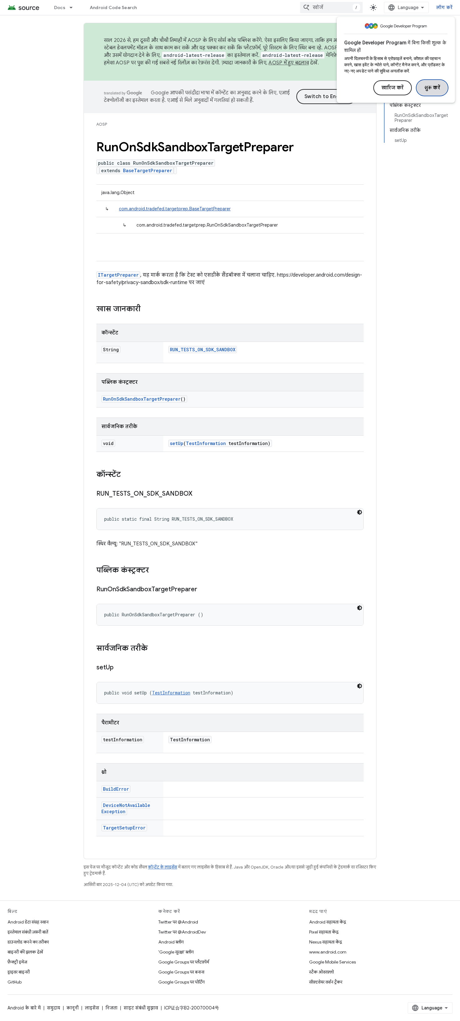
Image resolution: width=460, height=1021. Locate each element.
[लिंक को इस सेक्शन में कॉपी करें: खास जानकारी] (147, 309)
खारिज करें (392, 88)
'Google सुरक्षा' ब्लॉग (176, 952)
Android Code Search (113, 7)
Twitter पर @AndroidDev (182, 932)
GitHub (15, 982)
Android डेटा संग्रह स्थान (28, 922)
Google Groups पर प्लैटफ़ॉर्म (183, 962)
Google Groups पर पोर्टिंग (181, 982)
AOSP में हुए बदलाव (288, 63)
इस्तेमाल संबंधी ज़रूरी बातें (28, 932)
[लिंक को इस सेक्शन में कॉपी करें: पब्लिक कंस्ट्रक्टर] (155, 570)
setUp (176, 443)
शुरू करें (432, 88)
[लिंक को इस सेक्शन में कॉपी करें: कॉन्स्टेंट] (127, 475)
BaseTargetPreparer (147, 170)
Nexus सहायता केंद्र (325, 942)
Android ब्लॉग (171, 942)
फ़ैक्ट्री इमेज (17, 962)
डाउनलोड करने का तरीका (28, 942)
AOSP (101, 124)
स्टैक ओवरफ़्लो (321, 972)
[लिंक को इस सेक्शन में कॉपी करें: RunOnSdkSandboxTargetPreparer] (203, 589)
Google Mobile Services (332, 962)
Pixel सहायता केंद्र (324, 932)
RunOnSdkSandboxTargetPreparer (142, 399)
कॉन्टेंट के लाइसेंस (162, 867)
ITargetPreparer (118, 275)
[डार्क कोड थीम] (359, 512)
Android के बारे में (24, 1007)
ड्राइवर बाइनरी (19, 972)
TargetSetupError (124, 828)
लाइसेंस (92, 1007)
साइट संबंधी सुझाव (141, 1007)
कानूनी (72, 1007)
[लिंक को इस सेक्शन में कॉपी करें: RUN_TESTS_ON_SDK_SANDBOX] (198, 494)
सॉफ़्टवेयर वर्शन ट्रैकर (325, 982)
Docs (59, 7)
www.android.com (327, 952)
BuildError (116, 789)
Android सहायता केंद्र (327, 922)
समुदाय (53, 1007)
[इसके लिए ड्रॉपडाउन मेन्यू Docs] (73, 7)
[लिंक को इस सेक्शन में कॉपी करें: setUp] (120, 668)
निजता (111, 1007)
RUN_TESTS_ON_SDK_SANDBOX (202, 350)
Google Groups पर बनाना (181, 972)
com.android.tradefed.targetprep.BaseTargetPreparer (175, 209)
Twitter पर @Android (178, 922)
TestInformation (206, 443)
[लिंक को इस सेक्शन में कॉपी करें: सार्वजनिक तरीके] (154, 649)
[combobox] (331, 7)
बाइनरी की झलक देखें (25, 952)
